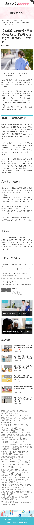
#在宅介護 (24, 462)
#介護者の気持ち (6, 447)
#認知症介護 (8, 502)
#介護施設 (20, 444)
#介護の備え (28, 432)
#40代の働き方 (14, 411)
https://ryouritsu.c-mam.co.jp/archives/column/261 (16, 269)
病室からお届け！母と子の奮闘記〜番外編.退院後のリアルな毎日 (23, 388)
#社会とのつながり (8, 492)
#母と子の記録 (7, 484)
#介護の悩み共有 (27, 435)
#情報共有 (18, 480)
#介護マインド (22, 437)
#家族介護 (15, 474)
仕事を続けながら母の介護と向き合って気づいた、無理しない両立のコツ (23, 399)
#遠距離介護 (5, 504)
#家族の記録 (4, 475)
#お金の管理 (4, 413)
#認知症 (5, 499)
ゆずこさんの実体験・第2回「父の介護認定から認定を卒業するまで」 (23, 377)
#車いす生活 (18, 502)
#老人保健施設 (20, 492)
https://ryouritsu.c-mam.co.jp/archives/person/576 (16, 278)
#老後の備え (28, 492)
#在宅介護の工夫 (8, 464)
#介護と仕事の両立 (17, 293)
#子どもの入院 (26, 464)
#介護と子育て (5, 432)
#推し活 (25, 480)
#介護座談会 (13, 444)
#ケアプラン (16, 415)
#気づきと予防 (26, 485)
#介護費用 (14, 449)
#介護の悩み (17, 435)
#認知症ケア (15, 499)
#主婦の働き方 (25, 425)
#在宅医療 (18, 464)
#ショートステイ (12, 418)
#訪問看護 (24, 497)
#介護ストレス (13, 437)
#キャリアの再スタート (15, 413)
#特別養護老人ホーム (18, 487)
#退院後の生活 (27, 502)
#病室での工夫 (5, 489)
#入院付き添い (5, 459)
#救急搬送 (4, 482)
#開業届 (13, 504)
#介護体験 (12, 439)
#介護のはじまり (17, 432)
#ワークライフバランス (10, 425)
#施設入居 (11, 482)
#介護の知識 (4, 437)
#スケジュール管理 (19, 420)
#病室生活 (21, 489)
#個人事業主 (16, 454)
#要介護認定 (25, 494)
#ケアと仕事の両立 (6, 415)
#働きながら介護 (8, 457)
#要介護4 (18, 494)
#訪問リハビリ (16, 497)
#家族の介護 (24, 472)
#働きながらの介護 (25, 454)
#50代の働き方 (24, 411)
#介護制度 (5, 444)
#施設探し (19, 482)
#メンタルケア (14, 422)
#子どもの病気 (7, 467)
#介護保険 (5, 442)
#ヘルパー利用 (5, 422)
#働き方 (19, 456)
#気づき (17, 485)
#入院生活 (15, 459)
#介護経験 (28, 444)
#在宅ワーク (9, 462)
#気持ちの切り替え (6, 487)
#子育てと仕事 (19, 467)
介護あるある (15, 288)
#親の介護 (6, 496)
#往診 (27, 477)
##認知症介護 (5, 411)
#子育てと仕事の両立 (7, 470)
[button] (7, 520)
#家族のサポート (15, 472)
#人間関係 (4, 427)
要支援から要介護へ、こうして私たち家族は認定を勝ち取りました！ (23, 347)
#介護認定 (5, 449)
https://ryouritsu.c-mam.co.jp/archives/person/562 (16, 284)
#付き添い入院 (23, 452)
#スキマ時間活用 (7, 420)
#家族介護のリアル (9, 477)
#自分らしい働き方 (17, 295)
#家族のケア (5, 472)
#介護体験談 (21, 439)
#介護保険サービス (17, 442)
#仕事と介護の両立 (9, 452)
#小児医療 (21, 477)
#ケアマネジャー (25, 415)
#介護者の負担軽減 (17, 447)
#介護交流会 (4, 439)
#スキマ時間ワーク (17, 291)
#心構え (4, 480)
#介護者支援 (27, 447)
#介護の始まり (6, 435)
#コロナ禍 (4, 418)
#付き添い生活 (6, 454)
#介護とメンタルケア (14, 427)
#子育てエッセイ (21, 469)
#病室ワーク (13, 489)
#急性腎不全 (11, 480)
